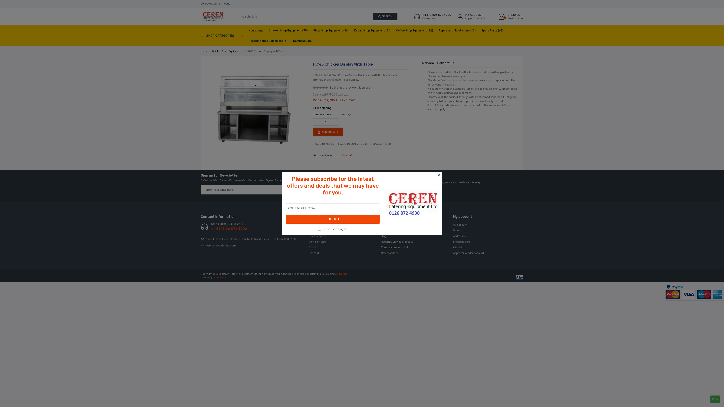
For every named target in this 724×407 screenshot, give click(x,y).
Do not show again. (335, 229)
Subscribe (333, 219)
